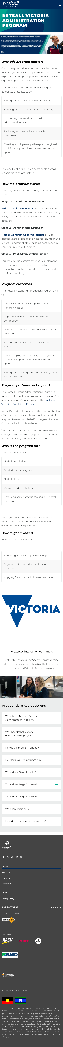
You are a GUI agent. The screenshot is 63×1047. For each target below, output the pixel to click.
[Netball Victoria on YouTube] (17, 857)
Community (7, 878)
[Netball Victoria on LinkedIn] (21, 857)
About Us (6, 873)
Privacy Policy (8, 899)
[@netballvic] (8, 857)
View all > (56, 907)
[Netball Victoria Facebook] (3, 857)
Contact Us (7, 884)
